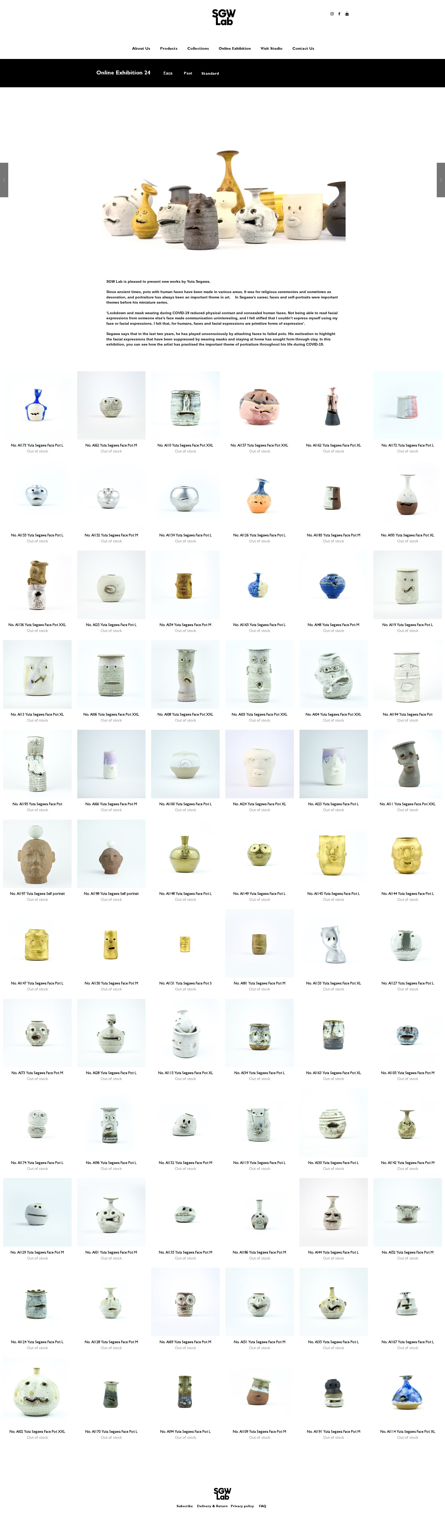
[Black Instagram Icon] (332, 14)
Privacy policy (244, 1506)
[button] (347, 14)
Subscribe (185, 1506)
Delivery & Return (212, 1506)
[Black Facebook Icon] (339, 14)
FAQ (262, 1506)
